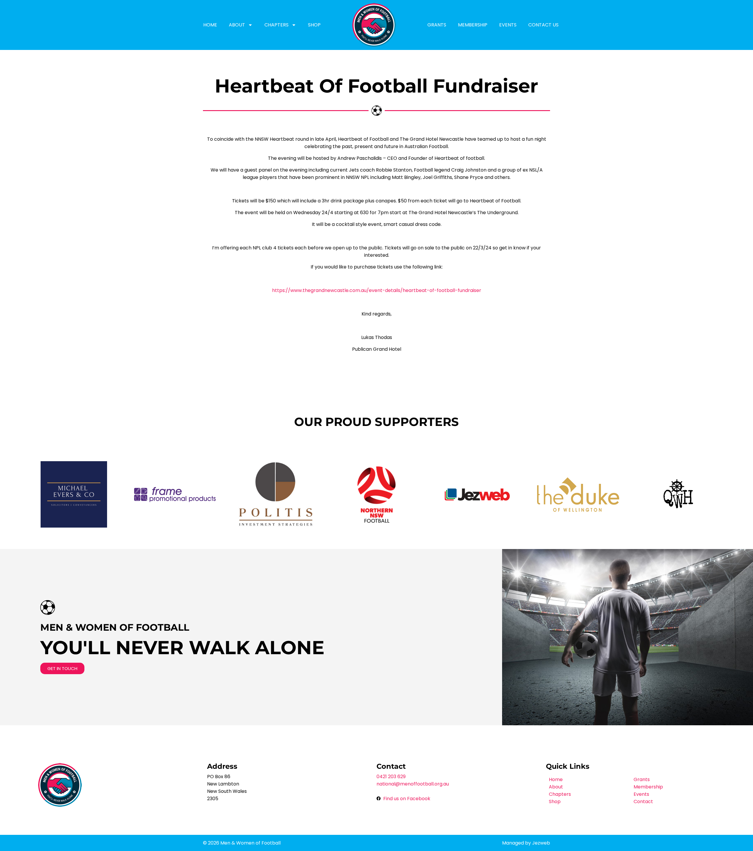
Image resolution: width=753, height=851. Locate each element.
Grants (436, 24)
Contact (643, 801)
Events (508, 24)
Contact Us (543, 24)
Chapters (276, 24)
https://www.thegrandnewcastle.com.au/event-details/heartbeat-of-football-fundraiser (376, 290)
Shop (314, 24)
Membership (472, 24)
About (237, 24)
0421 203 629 (391, 776)
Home (210, 24)
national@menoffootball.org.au (412, 783)
